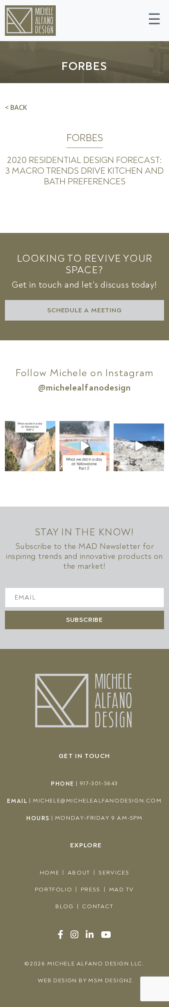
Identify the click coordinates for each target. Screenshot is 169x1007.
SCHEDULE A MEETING (84, 310)
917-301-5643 (99, 783)
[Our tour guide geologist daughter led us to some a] (30, 446)
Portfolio (53, 889)
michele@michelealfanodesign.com (97, 800)
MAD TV (122, 889)
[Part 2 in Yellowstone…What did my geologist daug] (84, 446)
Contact (97, 906)
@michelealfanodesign (84, 387)
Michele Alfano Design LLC (94, 963)
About (79, 872)
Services (113, 872)
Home (49, 872)
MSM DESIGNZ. (111, 980)
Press (90, 889)
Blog (64, 906)
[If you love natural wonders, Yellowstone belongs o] (139, 446)
